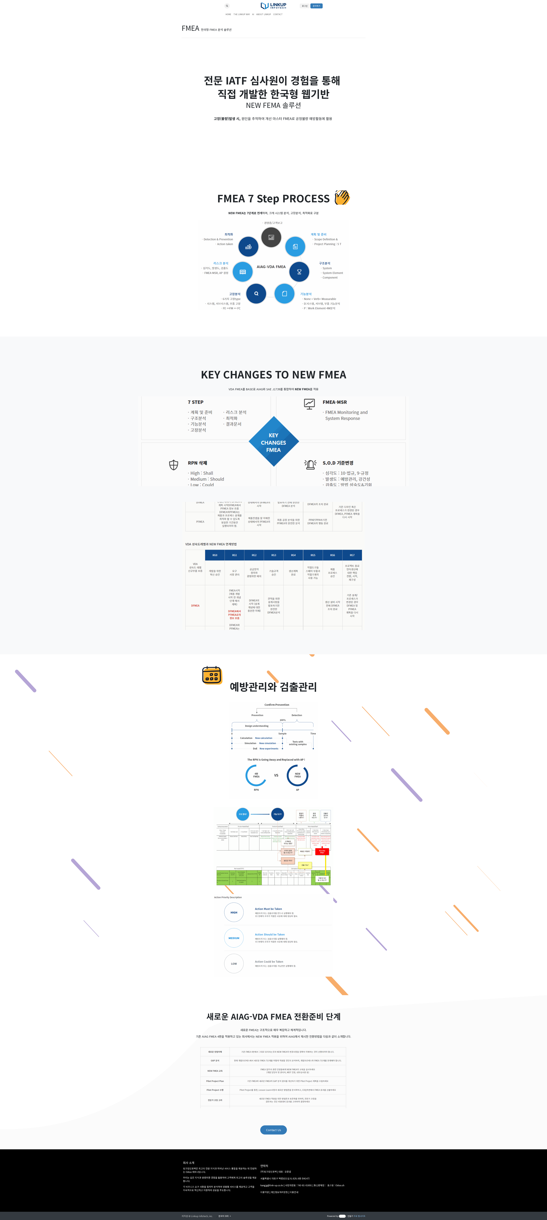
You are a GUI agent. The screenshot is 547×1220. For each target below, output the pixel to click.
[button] (227, 6)
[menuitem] (228, 14)
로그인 (305, 5)
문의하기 (316, 5)
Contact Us (273, 1130)
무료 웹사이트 (359, 1216)
